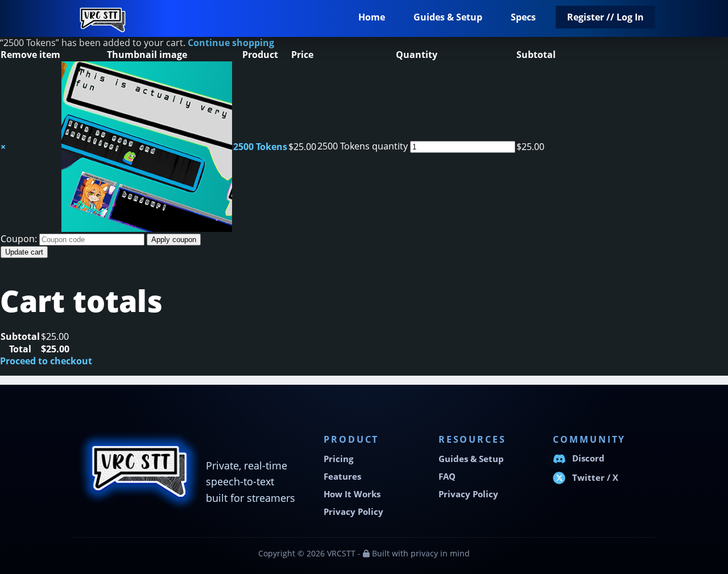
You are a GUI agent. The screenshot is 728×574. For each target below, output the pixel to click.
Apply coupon (173, 239)
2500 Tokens (260, 146)
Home (371, 17)
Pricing (338, 459)
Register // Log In (605, 17)
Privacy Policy (353, 511)
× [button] (3, 146)
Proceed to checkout (46, 361)
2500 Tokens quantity (362, 146)
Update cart (24, 252)
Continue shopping (231, 42)
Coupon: (19, 238)
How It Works (352, 494)
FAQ (447, 476)
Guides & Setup (447, 17)
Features (342, 476)
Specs (523, 17)
